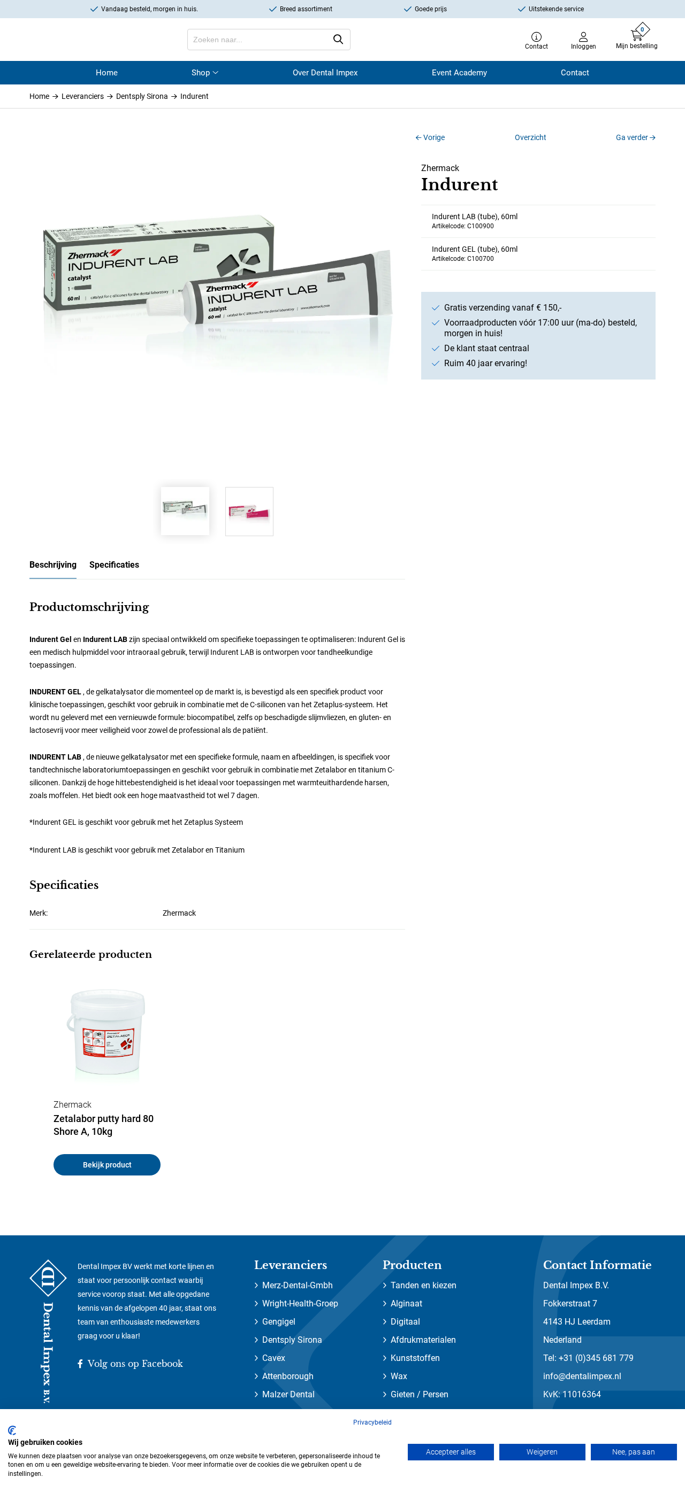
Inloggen (583, 46)
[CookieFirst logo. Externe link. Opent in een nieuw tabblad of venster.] (12, 1430)
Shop (201, 73)
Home (107, 73)
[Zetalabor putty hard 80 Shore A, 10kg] (107, 1038)
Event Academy (459, 73)
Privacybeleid (372, 1422)
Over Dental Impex (325, 73)
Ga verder (633, 137)
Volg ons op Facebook (134, 1363)
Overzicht (530, 137)
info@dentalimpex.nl (582, 1376)
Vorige (433, 137)
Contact (536, 46)
